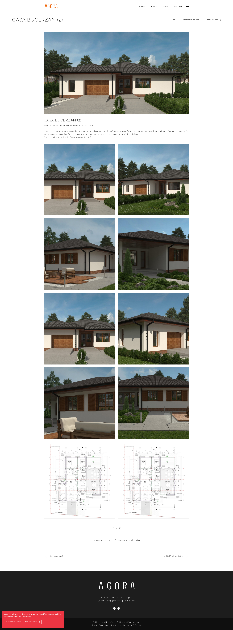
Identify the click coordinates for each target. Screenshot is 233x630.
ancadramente (99, 540)
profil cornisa (134, 540)
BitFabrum (137, 625)
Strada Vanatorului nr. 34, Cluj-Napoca (116, 597)
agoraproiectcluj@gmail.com (109, 600)
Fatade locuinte (76, 125)
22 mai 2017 (90, 125)
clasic (111, 540)
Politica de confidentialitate (104, 622)
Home (174, 19)
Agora (48, 125)
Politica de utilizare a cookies (128, 622)
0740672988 (130, 600)
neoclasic (121, 540)
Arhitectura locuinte (191, 19)
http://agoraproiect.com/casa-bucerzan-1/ (124, 131)
